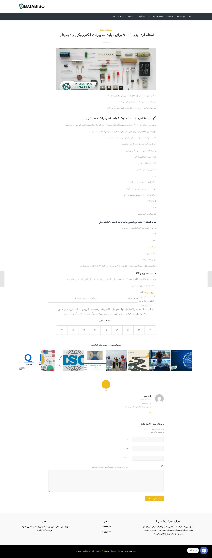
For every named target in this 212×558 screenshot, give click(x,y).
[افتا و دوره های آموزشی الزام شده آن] (159, 360)
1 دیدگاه (94, 298)
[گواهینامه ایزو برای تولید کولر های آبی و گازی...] (210, 279)
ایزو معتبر (69, 309)
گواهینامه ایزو (70, 313)
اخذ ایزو (143, 300)
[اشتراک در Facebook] (150, 330)
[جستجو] (113, 16)
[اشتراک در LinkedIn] (106, 330)
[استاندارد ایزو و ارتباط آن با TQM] (30, 360)
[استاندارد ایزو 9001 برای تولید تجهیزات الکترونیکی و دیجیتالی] (106, 69)
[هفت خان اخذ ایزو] (138, 360)
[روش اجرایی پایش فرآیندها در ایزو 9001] (51, 360)
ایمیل (127, 448)
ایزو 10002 (152, 247)
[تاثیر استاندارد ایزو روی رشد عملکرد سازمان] (181, 360)
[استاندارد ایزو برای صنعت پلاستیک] (95, 360)
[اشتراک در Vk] (83, 330)
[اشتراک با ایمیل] (61, 330)
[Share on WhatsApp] (128, 330)
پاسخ (150, 412)
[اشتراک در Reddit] (72, 330)
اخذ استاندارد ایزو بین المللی (147, 296)
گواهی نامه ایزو (85, 313)
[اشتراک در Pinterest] (116, 330)
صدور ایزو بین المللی (103, 313)
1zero (79, 551)
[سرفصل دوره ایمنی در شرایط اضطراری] (116, 360)
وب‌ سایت (126, 458)
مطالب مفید (106, 29)
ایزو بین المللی (82, 309)
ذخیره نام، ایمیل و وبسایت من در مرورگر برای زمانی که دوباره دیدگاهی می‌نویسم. (110, 467)
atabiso (106, 551)
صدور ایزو (119, 313)
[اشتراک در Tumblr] (94, 330)
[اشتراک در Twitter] (139, 330)
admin (78, 298)
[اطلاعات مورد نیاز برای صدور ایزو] (73, 360)
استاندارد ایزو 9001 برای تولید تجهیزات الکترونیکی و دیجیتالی (106, 35)
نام (127, 439)
